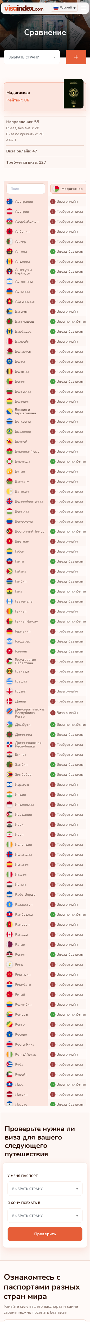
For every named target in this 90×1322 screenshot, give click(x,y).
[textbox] (31, 57)
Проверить (45, 1234)
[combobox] (32, 57)
